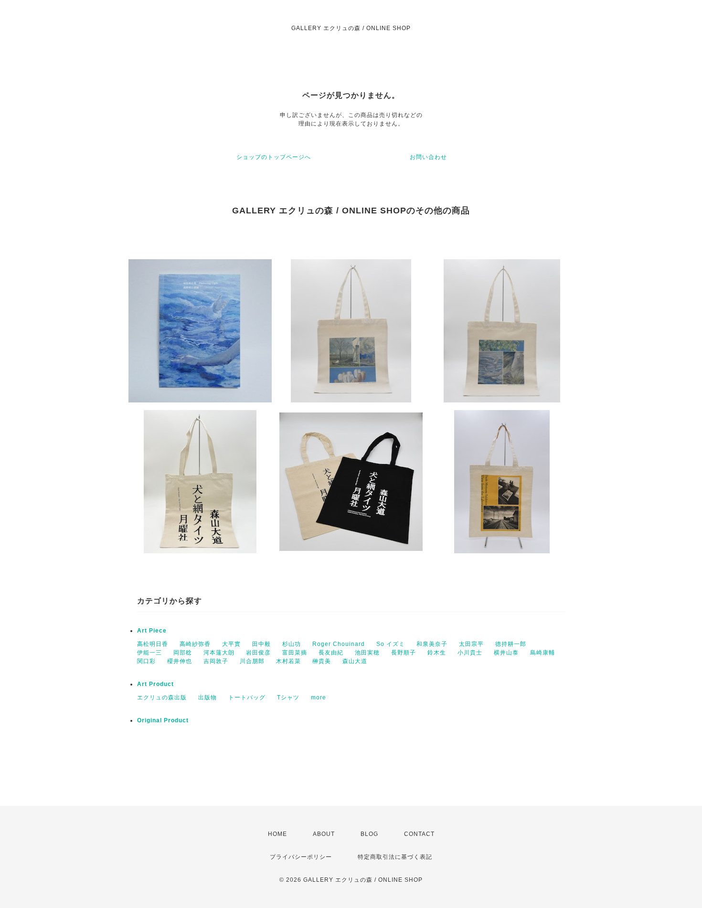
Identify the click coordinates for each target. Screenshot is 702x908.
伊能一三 (149, 652)
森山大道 (354, 661)
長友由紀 (331, 652)
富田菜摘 (294, 652)
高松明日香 (152, 644)
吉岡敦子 (215, 661)
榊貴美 (321, 661)
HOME (277, 834)
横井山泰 (506, 652)
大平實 (231, 644)
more (318, 697)
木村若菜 (288, 661)
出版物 (207, 697)
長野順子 (403, 652)
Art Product (155, 684)
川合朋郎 (252, 661)
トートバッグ (247, 697)
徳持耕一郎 (510, 644)
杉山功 (291, 644)
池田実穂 (367, 652)
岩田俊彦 (258, 652)
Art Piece (152, 630)
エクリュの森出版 (162, 697)
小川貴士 (469, 652)
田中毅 (261, 644)
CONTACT (419, 834)
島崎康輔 (542, 652)
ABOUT (324, 834)
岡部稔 (182, 652)
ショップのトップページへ (273, 157)
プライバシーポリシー (301, 857)
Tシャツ (288, 697)
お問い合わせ (428, 157)
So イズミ (390, 644)
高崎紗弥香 (195, 644)
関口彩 (146, 661)
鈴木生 (436, 652)
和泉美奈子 (431, 644)
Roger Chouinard (338, 644)
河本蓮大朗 (218, 652)
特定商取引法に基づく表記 (395, 857)
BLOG (369, 834)
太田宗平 (471, 644)
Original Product (163, 720)
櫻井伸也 (179, 661)
